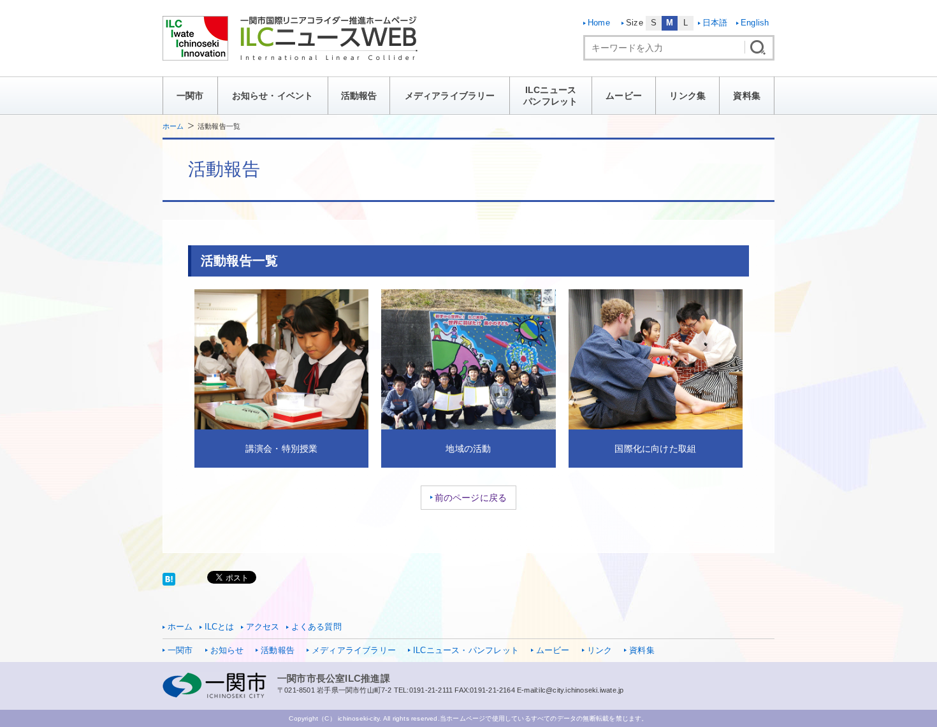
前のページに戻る (471, 498)
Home (599, 22)
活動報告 (359, 95)
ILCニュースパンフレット (550, 95)
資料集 (746, 95)
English (755, 22)
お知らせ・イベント (273, 95)
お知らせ (227, 650)
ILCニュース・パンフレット (466, 650)
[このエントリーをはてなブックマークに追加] (169, 578)
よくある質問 (316, 627)
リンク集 (687, 95)
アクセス (263, 627)
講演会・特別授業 (281, 448)
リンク (600, 650)
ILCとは (220, 627)
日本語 (715, 22)
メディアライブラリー (450, 95)
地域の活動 (468, 448)
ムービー (624, 95)
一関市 (190, 95)
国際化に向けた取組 (655, 448)
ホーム (173, 126)
